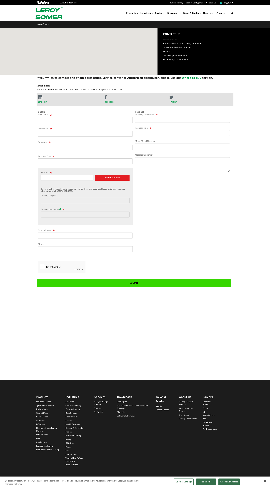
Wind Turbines (71, 464)
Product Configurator (194, 2)
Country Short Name (50, 209)
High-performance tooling (47, 449)
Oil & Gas (69, 443)
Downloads (173, 13)
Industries (145, 13)
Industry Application (144, 114)
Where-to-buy (191, 78)
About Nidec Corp (68, 2)
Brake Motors (42, 409)
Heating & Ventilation (74, 428)
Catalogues (122, 401)
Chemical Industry (73, 405)
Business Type (44, 155)
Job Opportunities (209, 413)
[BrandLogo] (49, 13)
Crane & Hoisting (72, 409)
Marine (68, 431)
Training (98, 408)
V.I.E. (205, 418)
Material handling (73, 435)
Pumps (68, 446)
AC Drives (40, 420)
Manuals (121, 412)
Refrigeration (71, 454)
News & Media (191, 13)
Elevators (69, 420)
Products (131, 13)
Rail (67, 450)
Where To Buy (176, 2)
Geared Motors (43, 413)
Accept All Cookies (229, 481)
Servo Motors (42, 416)
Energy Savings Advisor (101, 403)
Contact (206, 408)
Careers (220, 13)
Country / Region (48, 195)
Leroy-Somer (43, 24)
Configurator (41, 442)
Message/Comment (144, 154)
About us (207, 13)
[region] (135, 481)
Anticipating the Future (186, 409)
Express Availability (44, 446)
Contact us (211, 2)
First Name (43, 114)
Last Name (43, 128)
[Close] (265, 481)
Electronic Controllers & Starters (46, 429)
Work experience (210, 429)
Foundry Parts (42, 434)
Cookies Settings (184, 481)
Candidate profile (207, 403)
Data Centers (71, 413)
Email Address (44, 230)
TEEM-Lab (98, 412)
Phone (41, 244)
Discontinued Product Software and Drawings (132, 407)
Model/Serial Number (145, 141)
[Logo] (44, 2)
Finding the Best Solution (186, 403)
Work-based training (208, 424)
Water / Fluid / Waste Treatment (74, 459)
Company (42, 142)
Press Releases (162, 409)
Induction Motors (43, 401)
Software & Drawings (126, 415)
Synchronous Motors (45, 405)
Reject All (205, 481)
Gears (39, 438)
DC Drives (40, 424)
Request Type (141, 127)
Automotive (70, 401)
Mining (68, 439)
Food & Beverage (72, 424)
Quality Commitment (188, 418)
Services (159, 13)
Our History (184, 415)
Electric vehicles (72, 416)
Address (45, 172)
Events (159, 406)
